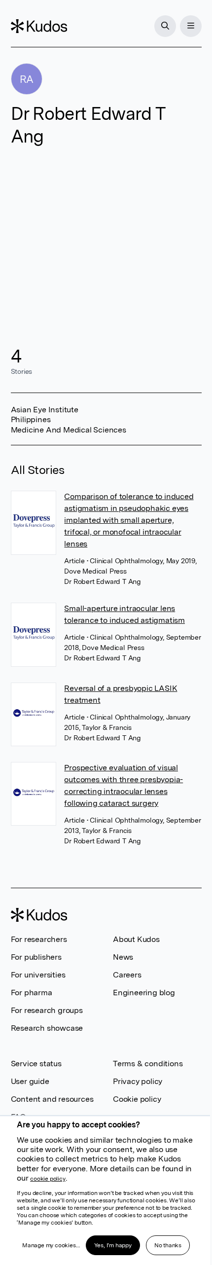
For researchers (39, 939)
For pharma (31, 992)
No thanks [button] (167, 1245)
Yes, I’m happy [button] (113, 1245)
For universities (38, 974)
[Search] (165, 26)
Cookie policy (137, 1099)
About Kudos (136, 939)
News (123, 957)
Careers (127, 974)
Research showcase (47, 1028)
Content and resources (52, 1099)
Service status (36, 1063)
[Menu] (191, 26)
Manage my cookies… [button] (50, 1245)
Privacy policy (137, 1081)
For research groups (47, 1010)
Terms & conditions (147, 1063)
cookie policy (47, 1178)
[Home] (39, 26)
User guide (30, 1081)
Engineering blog (144, 992)
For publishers (36, 957)
